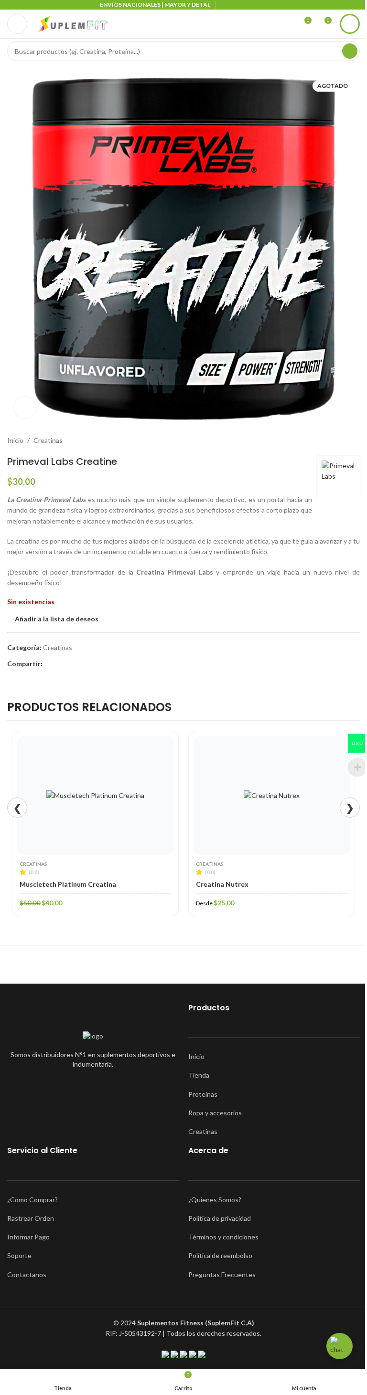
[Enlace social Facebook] (48, 664)
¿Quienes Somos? (214, 1200)
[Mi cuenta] (350, 23)
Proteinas (202, 1094)
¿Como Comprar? (32, 1200)
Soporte (19, 1255)
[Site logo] (72, 23)
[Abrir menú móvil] (17, 23)
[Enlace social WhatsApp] (71, 664)
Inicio (15, 440)
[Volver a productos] (342, 440)
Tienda (198, 1075)
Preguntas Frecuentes (222, 1274)
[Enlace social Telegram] (82, 664)
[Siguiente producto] (354, 440)
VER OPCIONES (276, 852)
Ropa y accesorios (215, 1113)
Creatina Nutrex (222, 884)
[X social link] (59, 664)
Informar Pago (28, 1237)
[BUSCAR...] (349, 51)
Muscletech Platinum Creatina (68, 884)
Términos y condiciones (223, 1237)
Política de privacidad (219, 1218)
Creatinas (48, 440)
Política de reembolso (220, 1255)
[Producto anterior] (331, 440)
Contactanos (26, 1274)
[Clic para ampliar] (25, 407)
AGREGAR (100, 852)
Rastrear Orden (30, 1218)
